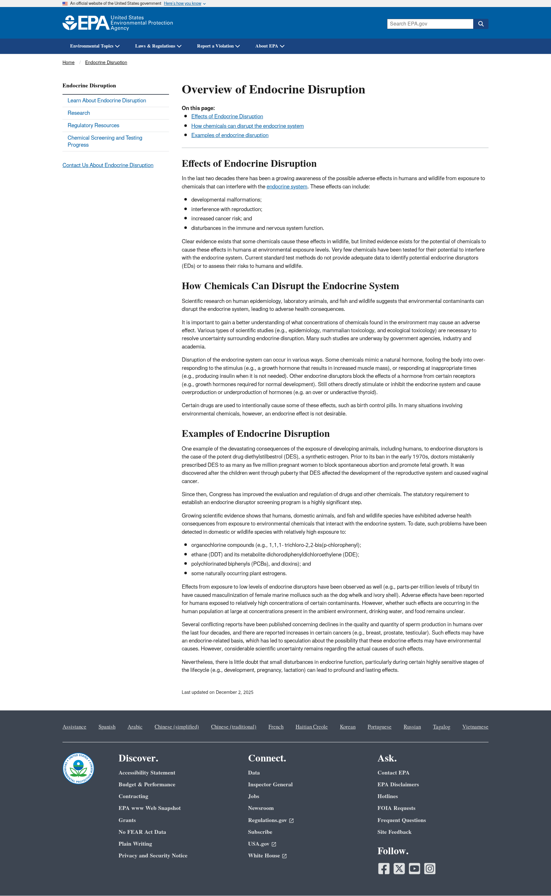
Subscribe (260, 832)
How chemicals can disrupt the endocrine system (247, 126)
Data (254, 772)
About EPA (266, 46)
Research (79, 113)
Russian (412, 727)
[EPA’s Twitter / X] (399, 868)
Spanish (107, 727)
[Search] (481, 24)
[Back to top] (533, 878)
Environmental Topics (92, 46)
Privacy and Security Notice (153, 855)
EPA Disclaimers (398, 784)
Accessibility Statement (147, 772)
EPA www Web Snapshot (150, 808)
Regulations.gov (267, 820)
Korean (348, 727)
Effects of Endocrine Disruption (227, 116)
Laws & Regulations (155, 46)
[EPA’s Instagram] (429, 868)
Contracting (133, 796)
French (275, 727)
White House (264, 855)
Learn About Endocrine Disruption (107, 100)
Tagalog (441, 727)
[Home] (117, 22)
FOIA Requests (396, 808)
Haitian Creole (312, 727)
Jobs (253, 796)
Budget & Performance (147, 784)
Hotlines (388, 796)
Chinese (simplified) (177, 727)
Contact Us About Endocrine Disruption (107, 165)
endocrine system (287, 187)
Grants (127, 820)
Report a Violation (215, 46)
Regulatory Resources (93, 125)
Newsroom (261, 808)
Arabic (135, 727)
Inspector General (270, 784)
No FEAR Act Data (142, 832)
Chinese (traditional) (233, 727)
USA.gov (258, 844)
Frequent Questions (402, 820)
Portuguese (380, 727)
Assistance (74, 727)
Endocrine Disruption (106, 62)
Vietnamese (475, 727)
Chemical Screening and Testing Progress (105, 141)
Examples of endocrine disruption (229, 135)
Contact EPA (394, 772)
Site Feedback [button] (395, 832)
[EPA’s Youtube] (414, 868)
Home (68, 62)
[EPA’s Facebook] (384, 868)
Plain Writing (135, 844)
